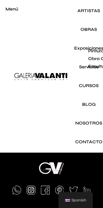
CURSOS (89, 85)
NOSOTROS (88, 123)
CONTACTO (88, 141)
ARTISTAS (88, 10)
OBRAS (88, 29)
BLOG (89, 104)
